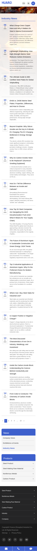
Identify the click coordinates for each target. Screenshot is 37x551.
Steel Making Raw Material (13, 468)
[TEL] (18, 548)
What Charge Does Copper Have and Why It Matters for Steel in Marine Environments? (21, 28)
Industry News (13, 11)
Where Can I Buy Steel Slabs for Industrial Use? (22, 294)
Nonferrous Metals (10, 474)
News (7, 11)
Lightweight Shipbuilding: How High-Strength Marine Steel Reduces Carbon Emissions (21, 54)
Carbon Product (9, 479)
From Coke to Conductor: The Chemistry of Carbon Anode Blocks (21, 396)
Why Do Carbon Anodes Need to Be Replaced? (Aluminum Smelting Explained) (21, 160)
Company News (9, 438)
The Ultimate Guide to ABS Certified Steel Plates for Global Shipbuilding (21, 80)
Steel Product (8, 463)
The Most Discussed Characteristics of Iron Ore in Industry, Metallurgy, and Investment (20, 343)
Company (5, 519)
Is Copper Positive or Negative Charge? (21, 317)
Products (7, 458)
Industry (4, 513)
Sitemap (4, 533)
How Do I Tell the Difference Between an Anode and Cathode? (20, 186)
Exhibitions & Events (10, 443)
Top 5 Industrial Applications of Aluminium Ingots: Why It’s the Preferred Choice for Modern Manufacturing (21, 268)
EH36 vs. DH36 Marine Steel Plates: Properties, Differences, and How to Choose (21, 103)
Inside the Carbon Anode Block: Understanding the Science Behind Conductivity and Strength (22, 369)
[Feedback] (31, 548)
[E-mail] (6, 548)
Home (2, 11)
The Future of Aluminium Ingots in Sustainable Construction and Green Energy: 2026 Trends (22, 243)
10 (21, 421)
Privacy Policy (16, 533)
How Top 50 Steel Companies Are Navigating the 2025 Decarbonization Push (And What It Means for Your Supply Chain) (21, 215)
